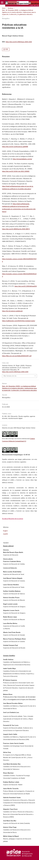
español (5, 534)
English (5, 531)
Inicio (3, 8)
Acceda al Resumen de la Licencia (12, 518)
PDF (6, 49)
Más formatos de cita (10, 376)
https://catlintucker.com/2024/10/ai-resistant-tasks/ (18, 321)
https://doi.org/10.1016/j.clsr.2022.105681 (15, 171)
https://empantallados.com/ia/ (22, 159)
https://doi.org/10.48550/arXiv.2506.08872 (16, 229)
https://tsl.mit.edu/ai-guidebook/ (12, 311)
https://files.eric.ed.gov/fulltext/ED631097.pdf (16, 356)
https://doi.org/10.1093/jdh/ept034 (25, 286)
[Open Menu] (2, 2)
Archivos (10, 8)
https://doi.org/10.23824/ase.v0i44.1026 (19, 42)
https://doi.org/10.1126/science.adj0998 (15, 146)
